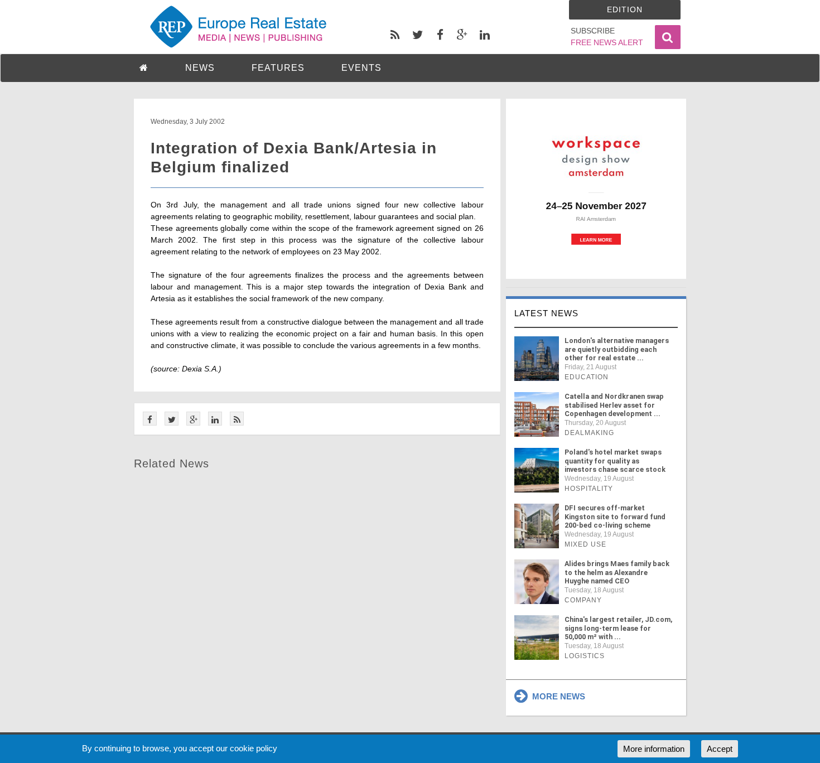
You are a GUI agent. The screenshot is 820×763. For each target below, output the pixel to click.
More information (653, 749)
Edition (625, 9)
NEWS (200, 68)
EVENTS (361, 68)
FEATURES (278, 68)
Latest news (546, 313)
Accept (719, 749)
